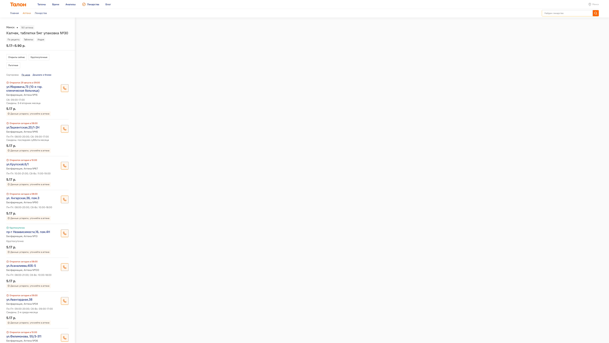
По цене (26, 74)
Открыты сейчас (16, 57)
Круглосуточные (39, 57)
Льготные (13, 65)
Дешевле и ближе (42, 74)
